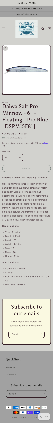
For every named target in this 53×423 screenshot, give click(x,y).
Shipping (5, 138)
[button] (3, 29)
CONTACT (11, 374)
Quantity (6, 151)
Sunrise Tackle (23, 418)
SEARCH (10, 368)
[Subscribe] (41, 334)
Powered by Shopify (34, 418)
